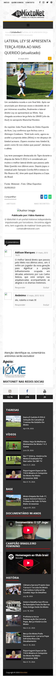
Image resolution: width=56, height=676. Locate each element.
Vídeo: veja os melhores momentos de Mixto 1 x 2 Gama (35, 444)
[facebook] (40, 2)
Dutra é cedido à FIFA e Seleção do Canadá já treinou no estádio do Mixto (34, 421)
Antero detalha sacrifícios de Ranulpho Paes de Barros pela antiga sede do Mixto (36, 604)
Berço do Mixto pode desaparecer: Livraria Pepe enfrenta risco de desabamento (36, 637)
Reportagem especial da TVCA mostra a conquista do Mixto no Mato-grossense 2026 (35, 474)
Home (7, 32)
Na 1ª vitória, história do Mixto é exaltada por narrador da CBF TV (35, 458)
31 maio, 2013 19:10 (35, 295)
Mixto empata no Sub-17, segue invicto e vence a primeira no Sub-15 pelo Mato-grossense (35, 500)
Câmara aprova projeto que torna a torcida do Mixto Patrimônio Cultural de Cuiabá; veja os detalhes (36, 589)
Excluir (46, 287)
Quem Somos (17, 2)
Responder (20, 287)
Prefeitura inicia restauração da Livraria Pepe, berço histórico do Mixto (35, 620)
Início (6, 2)
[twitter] (47, 2)
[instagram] (43, 2)
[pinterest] (51, 2)
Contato (30, 2)
